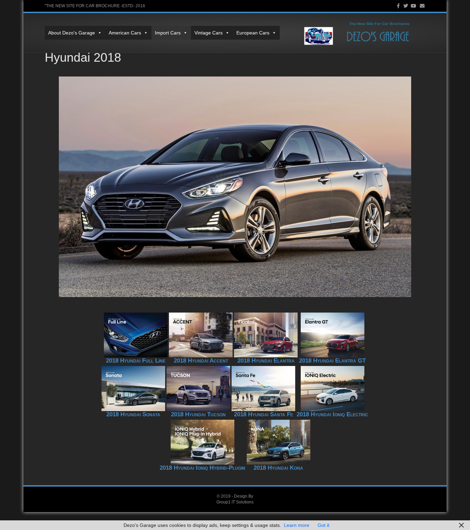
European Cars (252, 32)
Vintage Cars (208, 32)
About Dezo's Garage (71, 32)
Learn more (296, 525)
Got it (323, 525)
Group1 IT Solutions (235, 502)
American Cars (125, 32)
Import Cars (168, 32)
